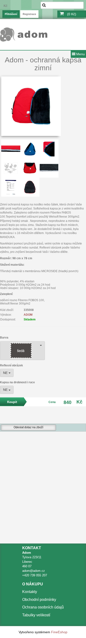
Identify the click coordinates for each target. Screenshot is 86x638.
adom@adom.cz (33, 571)
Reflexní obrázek (11, 365)
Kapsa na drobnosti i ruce (17, 382)
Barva (4, 337)
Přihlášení (11, 14)
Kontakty (29, 592)
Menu (80, 54)
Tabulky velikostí (36, 615)
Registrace (29, 14)
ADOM (28, 314)
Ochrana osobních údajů (43, 607)
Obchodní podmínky (39, 600)
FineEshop (59, 632)
